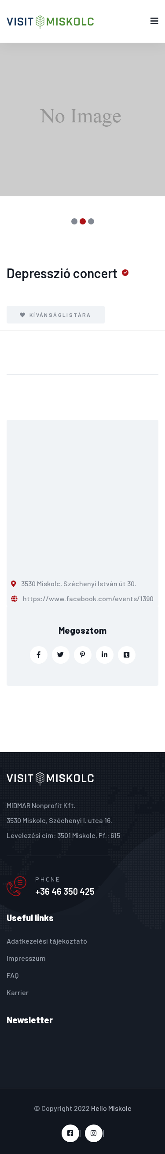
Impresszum (26, 958)
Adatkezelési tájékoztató (47, 941)
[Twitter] (61, 655)
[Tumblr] (127, 655)
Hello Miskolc (111, 1108)
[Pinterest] (83, 655)
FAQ (12, 975)
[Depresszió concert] (82, 119)
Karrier (18, 992)
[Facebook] (39, 655)
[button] (74, 221)
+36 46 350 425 (65, 891)
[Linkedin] (105, 655)
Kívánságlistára (59, 315)
